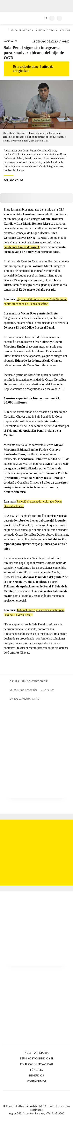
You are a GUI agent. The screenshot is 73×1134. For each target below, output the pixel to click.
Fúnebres (36, 1070)
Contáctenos (36, 1081)
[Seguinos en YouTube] (39, 1118)
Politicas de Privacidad (36, 1064)
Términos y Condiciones (36, 1058)
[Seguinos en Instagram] (43, 1118)
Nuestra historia (36, 1053)
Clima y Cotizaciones (39, 18)
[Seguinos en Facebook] (31, 1118)
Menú (67, 18)
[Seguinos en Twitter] (35, 1118)
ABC (10, 17)
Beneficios (36, 1076)
